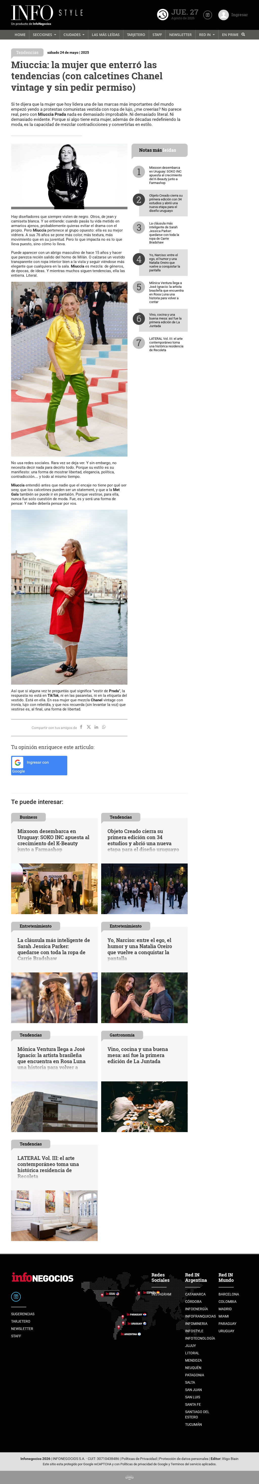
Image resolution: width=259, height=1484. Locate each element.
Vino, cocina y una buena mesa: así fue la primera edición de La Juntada (165, 320)
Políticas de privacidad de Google (144, 1464)
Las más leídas (106, 34)
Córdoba (193, 1302)
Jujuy (190, 1346)
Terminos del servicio (186, 1464)
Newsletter (180, 34)
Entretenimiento (36, 926)
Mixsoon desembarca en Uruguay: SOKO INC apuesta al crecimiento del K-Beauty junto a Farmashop (165, 175)
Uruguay (226, 1331)
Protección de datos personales (183, 1459)
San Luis (192, 1397)
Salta (190, 1382)
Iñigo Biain (230, 1459)
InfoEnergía (196, 1309)
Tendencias (27, 52)
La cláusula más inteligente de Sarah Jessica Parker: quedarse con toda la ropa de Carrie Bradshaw (164, 232)
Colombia (227, 1302)
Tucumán (193, 1424)
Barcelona (229, 1294)
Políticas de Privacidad (139, 1459)
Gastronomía (122, 1035)
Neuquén (193, 1368)
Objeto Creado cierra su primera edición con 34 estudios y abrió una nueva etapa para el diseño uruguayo (166, 203)
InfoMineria (196, 1324)
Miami (224, 1316)
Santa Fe (193, 1404)
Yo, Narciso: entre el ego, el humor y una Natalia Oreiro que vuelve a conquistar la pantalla (164, 262)
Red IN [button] (205, 34)
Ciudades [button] (72, 34)
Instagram (161, 1294)
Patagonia (194, 1375)
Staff (157, 34)
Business (28, 817)
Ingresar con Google (30, 767)
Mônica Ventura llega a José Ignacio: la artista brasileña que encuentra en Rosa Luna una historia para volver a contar (166, 292)
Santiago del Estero (197, 1414)
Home (20, 34)
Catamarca (195, 1294)
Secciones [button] (43, 34)
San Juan (193, 1390)
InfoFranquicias (200, 1316)
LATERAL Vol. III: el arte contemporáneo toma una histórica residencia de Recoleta (166, 344)
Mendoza (193, 1360)
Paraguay (227, 1324)
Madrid (225, 1309)
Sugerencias (22, 1314)
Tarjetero (136, 34)
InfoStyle (194, 1331)
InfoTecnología (200, 1338)
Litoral (192, 1353)
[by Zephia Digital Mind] (129, 1477)
